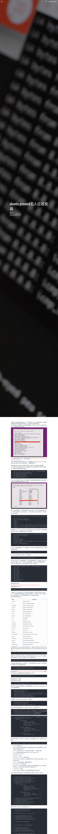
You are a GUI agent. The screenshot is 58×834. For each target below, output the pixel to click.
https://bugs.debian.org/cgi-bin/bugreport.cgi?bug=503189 (30, 671)
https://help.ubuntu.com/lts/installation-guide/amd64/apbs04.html (25, 585)
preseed (11, 212)
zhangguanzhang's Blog (53, 1)
